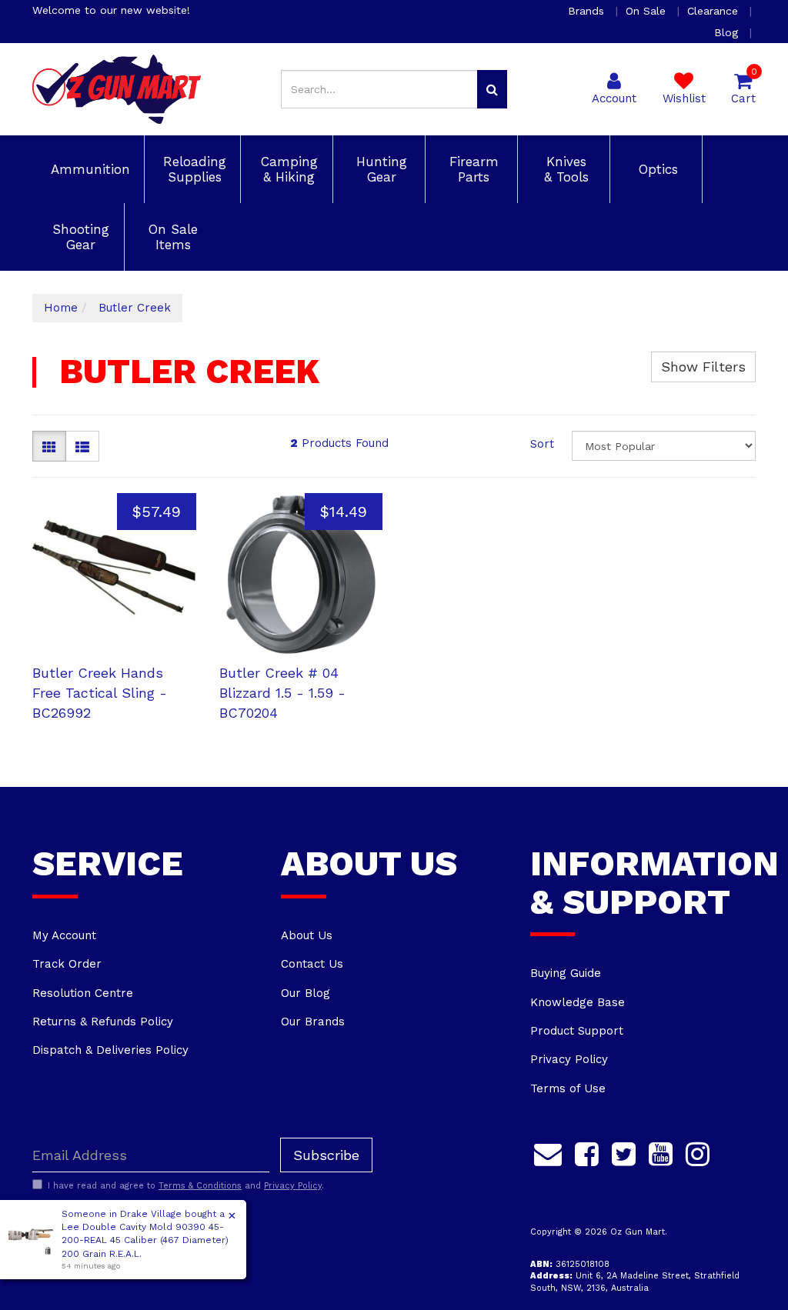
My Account (64, 935)
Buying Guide (565, 973)
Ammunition (88, 169)
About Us (306, 935)
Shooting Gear (78, 237)
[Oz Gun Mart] (116, 88)
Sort (542, 444)
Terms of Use (568, 1088)
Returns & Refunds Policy (102, 1021)
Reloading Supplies (192, 169)
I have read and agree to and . (186, 1186)
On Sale (647, 11)
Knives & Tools (564, 169)
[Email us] (548, 1151)
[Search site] (492, 89)
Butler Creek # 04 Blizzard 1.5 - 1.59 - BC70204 (282, 692)
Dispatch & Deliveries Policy (110, 1050)
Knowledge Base (577, 1002)
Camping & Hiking (287, 169)
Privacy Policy (569, 1059)
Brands (588, 11)
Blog (728, 32)
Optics (656, 169)
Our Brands (313, 1021)
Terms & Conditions (200, 1186)
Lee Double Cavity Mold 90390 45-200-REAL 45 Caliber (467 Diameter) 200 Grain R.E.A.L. (145, 1240)
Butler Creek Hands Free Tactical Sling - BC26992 (99, 692)
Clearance (714, 11)
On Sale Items (171, 237)
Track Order (67, 964)
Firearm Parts (472, 169)
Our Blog (305, 993)
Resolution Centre (82, 993)
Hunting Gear (379, 169)
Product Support (576, 1031)
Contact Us (312, 964)
